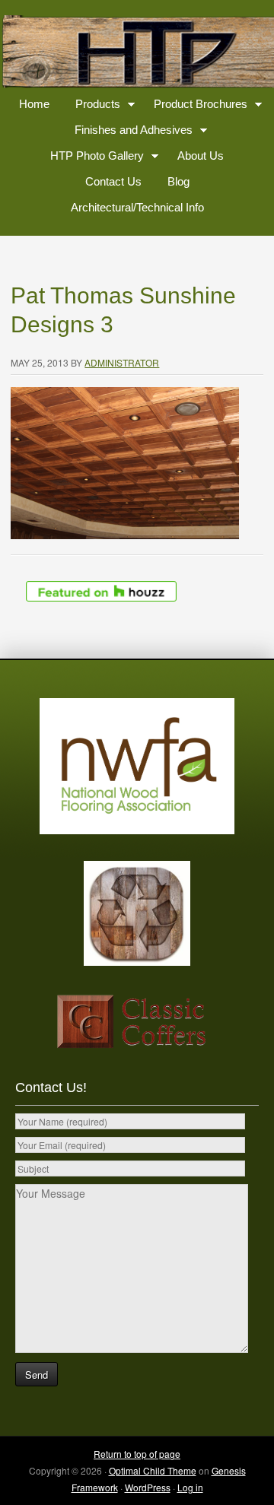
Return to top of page (137, 1453)
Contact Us (113, 181)
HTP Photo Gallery (91, 158)
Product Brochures (194, 106)
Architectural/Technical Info (137, 207)
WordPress (147, 1487)
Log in (190, 1487)
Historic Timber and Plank (137, 53)
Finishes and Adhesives (128, 132)
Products (92, 106)
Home (34, 103)
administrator (121, 362)
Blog (178, 181)
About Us (200, 155)
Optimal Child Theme (152, 1470)
